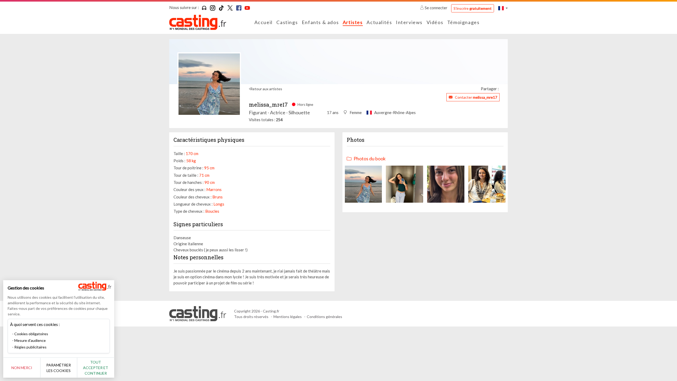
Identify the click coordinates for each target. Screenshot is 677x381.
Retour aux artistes (266, 89)
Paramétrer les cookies (58, 368)
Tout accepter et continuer (95, 367)
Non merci (21, 367)
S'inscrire (473, 8)
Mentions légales (287, 316)
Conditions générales (324, 316)
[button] (503, 8)
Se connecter (436, 7)
